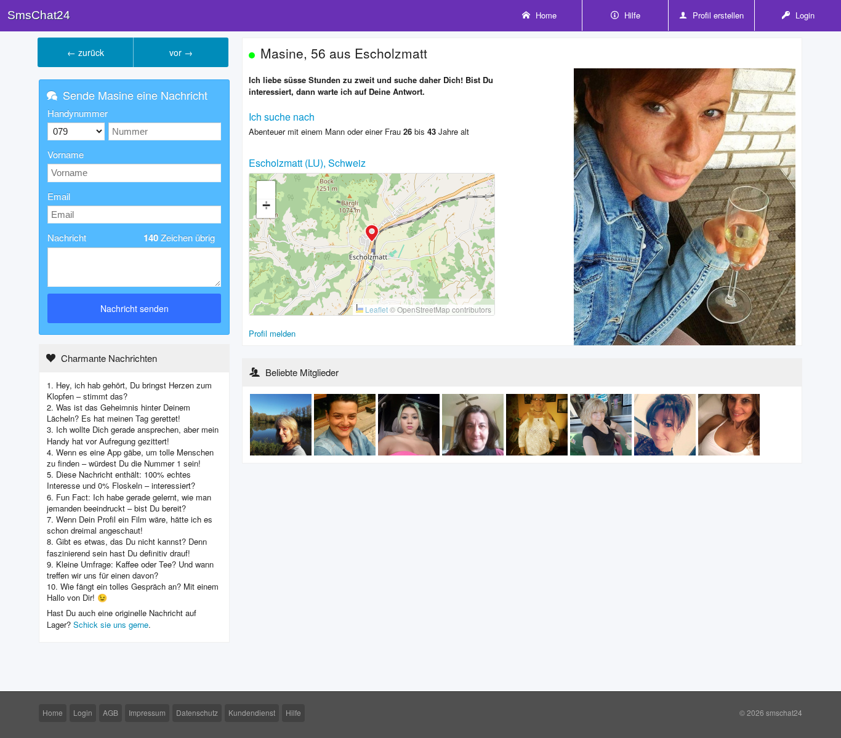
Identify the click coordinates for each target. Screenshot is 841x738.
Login (804, 15)
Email (58, 196)
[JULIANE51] (474, 424)
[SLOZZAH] (729, 424)
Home (545, 15)
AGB (110, 712)
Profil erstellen (717, 15)
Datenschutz (197, 712)
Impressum (147, 712)
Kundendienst (251, 712)
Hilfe (631, 15)
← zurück (85, 52)
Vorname (65, 154)
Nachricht (131, 237)
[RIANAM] (346, 424)
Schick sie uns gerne (110, 624)
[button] (372, 234)
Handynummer (77, 112)
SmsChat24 (38, 15)
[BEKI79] (666, 424)
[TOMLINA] (538, 424)
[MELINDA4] (282, 424)
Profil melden (272, 333)
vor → (181, 52)
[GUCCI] (410, 424)
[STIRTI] (602, 424)
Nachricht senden (134, 308)
